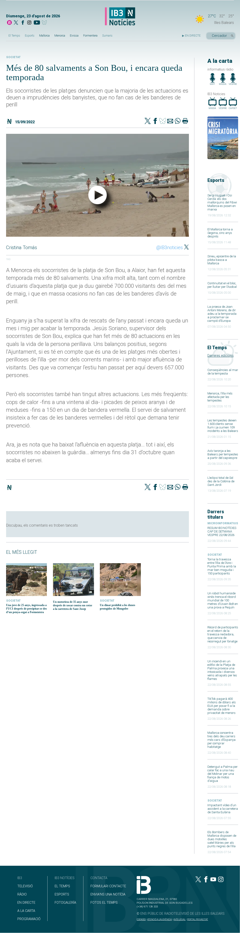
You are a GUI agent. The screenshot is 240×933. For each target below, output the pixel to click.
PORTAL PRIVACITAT (197, 919)
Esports (29, 35)
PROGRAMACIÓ (29, 919)
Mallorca (44, 35)
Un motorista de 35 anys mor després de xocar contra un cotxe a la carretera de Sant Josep (72, 605)
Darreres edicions (220, 356)
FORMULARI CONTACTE (108, 886)
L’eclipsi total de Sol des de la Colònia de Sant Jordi (220, 481)
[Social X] (16, 23)
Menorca (59, 35)
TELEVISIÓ (25, 886)
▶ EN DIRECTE (191, 35)
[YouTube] (37, 23)
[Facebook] (22, 23)
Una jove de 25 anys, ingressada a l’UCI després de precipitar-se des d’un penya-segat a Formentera (26, 608)
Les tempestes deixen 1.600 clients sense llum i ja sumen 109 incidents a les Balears (222, 426)
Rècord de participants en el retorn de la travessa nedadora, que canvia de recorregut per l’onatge (222, 634)
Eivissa (74, 35)
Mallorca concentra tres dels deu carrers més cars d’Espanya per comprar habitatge (221, 740)
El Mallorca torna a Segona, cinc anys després (220, 233)
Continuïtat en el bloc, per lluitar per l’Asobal (222, 285)
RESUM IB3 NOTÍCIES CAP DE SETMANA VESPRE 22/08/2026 (221, 531)
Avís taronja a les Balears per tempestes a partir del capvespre (222, 454)
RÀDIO (22, 894)
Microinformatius (222, 523)
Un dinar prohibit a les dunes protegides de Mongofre (117, 606)
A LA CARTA (26, 911)
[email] (170, 121)
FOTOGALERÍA (65, 903)
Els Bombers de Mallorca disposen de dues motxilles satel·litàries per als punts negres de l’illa (221, 839)
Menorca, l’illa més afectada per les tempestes (219, 397)
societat (214, 554)
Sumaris (107, 35)
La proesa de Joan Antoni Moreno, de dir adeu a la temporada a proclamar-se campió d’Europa (221, 313)
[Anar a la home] (9, 23)
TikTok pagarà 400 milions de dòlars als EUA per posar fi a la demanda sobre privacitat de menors (221, 706)
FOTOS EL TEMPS (104, 903)
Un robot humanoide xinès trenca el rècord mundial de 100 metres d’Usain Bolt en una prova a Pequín (222, 600)
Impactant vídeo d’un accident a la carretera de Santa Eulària (222, 808)
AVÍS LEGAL (179, 919)
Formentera (90, 35)
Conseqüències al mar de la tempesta (222, 371)
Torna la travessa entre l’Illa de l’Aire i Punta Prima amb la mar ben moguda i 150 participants (221, 566)
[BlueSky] (45, 23)
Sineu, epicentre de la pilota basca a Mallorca (221, 260)
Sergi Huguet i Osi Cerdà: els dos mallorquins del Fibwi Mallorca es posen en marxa (222, 202)
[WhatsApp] (177, 121)
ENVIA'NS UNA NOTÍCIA (107, 894)
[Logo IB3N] (120, 16)
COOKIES (141, 919)
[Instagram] (29, 23)
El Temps (14, 35)
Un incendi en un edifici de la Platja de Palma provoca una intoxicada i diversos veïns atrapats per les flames (222, 670)
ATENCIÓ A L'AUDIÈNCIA (159, 919)
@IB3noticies (169, 247)
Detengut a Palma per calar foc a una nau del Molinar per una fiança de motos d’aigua (222, 774)
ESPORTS (62, 894)
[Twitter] (147, 121)
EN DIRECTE (26, 903)
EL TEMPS (62, 886)
